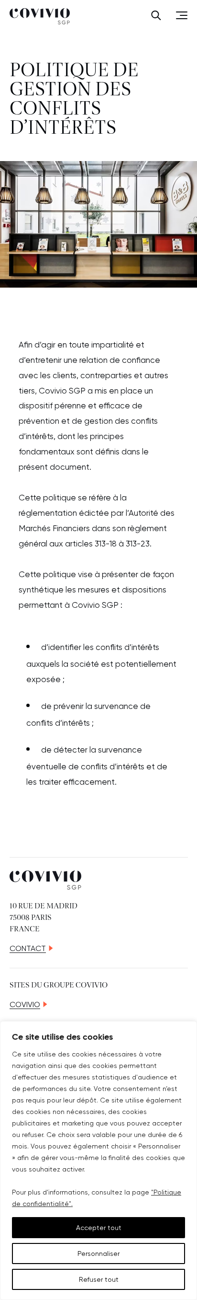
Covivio (25, 1004)
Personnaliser (98, 1253)
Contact (28, 948)
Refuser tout (99, 1279)
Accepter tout (98, 1227)
